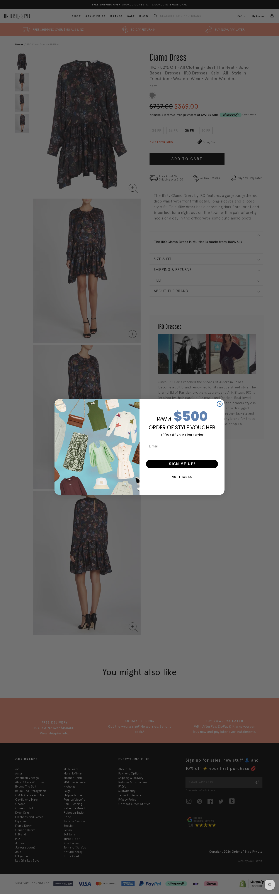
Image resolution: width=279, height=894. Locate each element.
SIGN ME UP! (182, 464)
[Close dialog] (219, 404)
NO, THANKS (182, 477)
